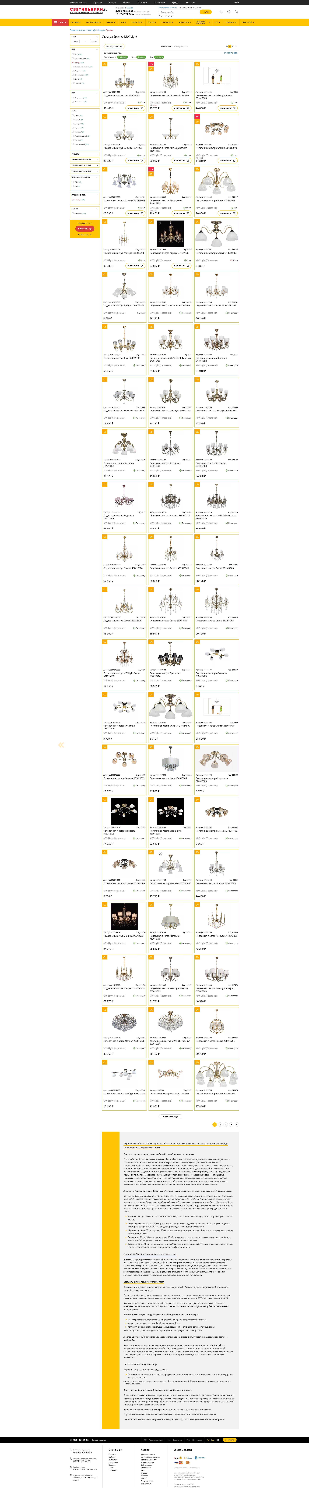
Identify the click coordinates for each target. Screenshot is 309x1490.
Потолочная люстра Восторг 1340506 (169, 1093)
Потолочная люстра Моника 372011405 (170, 883)
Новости (144, 1476)
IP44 (77, 186)
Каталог (62, 22)
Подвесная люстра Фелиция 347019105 (123, 410)
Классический (82, 144)
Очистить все (230, 53)
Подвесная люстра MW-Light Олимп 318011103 (168, 149)
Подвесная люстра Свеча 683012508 (122, 620)
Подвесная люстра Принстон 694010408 (165, 674)
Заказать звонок (99, 1440)
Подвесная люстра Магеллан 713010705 (165, 937)
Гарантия (97, 2)
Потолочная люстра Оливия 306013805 (123, 778)
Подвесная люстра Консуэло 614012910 (124, 988)
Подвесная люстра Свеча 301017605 (215, 568)
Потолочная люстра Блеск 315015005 (215, 200)
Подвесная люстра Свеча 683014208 (215, 620)
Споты (78, 79)
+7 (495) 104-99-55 (133, 13)
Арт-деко (79, 124)
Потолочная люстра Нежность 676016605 (212, 780)
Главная (74, 30)
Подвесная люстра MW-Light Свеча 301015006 (214, 97)
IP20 (78, 182)
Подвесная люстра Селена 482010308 (123, 568)
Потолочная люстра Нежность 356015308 (166, 832)
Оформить (229, 1440)
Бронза (140, 57)
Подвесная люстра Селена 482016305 (169, 568)
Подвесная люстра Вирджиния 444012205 (166, 202)
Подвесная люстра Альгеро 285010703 (123, 252)
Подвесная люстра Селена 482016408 (169, 95)
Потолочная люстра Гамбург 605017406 (124, 1093)
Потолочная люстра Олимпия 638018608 (119, 727)
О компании (115, 1449)
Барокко (79, 128)
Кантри (79, 140)
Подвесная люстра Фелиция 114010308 (216, 410)
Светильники (81, 75)
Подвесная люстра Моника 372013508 (123, 935)
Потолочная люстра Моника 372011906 (124, 200)
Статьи (143, 1478)
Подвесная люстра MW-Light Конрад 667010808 (215, 990)
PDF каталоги (146, 1484)
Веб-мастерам (146, 1465)
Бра (78, 54)
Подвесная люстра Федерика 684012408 (211, 464)
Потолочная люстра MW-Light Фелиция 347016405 (170, 359)
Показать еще (170, 1116)
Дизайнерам (159, 2)
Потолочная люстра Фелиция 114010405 (118, 464)
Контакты (190, 2)
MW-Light (92, 30)
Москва (130, 8)
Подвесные (81, 98)
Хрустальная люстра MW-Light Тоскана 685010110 (216, 517)
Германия (80, 213)
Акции (111, 1468)
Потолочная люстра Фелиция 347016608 (211, 359)
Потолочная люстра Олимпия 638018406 (211, 674)
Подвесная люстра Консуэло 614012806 (216, 935)
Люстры (101, 30)
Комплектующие (82, 58)
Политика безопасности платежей (186, 1468)
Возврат (112, 2)
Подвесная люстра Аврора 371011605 (169, 252)
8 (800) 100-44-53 (132, 11)
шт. (213, 1440)
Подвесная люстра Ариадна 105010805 (123, 305)
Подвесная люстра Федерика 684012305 (165, 464)
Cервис (145, 1449)
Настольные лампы (83, 67)
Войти (236, 2)
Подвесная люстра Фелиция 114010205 (170, 410)
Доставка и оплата (78, 2)
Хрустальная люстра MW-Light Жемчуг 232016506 (170, 1042)
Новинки (112, 1465)
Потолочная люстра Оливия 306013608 (216, 147)
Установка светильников (150, 1457)
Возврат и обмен (147, 1462)
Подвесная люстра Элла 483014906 (121, 95)
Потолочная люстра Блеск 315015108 (215, 1093)
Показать (83, 229)
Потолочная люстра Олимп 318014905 (170, 725)
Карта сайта (113, 1470)
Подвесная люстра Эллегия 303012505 (170, 305)
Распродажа (113, 1462)
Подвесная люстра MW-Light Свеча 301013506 (121, 674)
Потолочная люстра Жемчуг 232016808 (123, 1040)
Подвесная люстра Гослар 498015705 (215, 1040)
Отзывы (126, 2)
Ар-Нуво (79, 120)
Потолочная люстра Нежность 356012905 (119, 832)
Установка (142, 2)
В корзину (133, 108)
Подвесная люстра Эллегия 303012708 (216, 305)
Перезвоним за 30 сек (168, 8)
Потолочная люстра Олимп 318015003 (216, 252)
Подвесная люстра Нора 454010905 (168, 778)
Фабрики (112, 1457)
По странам (113, 1460)
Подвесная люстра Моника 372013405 (216, 883)
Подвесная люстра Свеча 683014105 (169, 620)
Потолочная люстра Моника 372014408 (216, 830)
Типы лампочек (147, 1481)
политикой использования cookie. (187, 1479)
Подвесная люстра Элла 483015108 (121, 357)
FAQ (142, 1470)
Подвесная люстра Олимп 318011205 (122, 147)
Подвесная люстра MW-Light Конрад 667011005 (169, 990)
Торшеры (79, 83)
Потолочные (81, 102)
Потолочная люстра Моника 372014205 (124, 883)
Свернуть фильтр (114, 46)
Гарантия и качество (149, 1460)
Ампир (78, 115)
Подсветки (80, 71)
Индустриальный (82, 136)
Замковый (79, 132)
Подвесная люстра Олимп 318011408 (215, 725)
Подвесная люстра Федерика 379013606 (118, 517)
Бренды (175, 2)
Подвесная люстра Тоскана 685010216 (170, 515)
